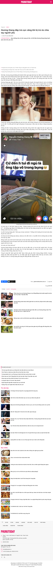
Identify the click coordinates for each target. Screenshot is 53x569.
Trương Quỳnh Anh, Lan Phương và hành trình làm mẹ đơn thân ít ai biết (18, 374)
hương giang (13, 289)
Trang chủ (3, 27)
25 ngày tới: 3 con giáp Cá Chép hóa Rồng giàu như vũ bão (24, 485)
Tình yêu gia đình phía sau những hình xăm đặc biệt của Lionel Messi (18, 370)
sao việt (8, 289)
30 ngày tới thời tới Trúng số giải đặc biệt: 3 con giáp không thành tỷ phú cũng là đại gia (31, 499)
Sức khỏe (29, 522)
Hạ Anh (50, 285)
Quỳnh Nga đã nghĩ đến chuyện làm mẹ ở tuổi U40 (13, 382)
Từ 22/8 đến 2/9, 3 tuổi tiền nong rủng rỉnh (20, 513)
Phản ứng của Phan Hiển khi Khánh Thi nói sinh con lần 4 (15, 378)
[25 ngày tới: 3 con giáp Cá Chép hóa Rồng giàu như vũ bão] (5, 488)
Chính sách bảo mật (30, 566)
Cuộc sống (5, 525)
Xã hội (6, 522)
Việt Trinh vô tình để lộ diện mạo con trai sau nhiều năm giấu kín (25, 397)
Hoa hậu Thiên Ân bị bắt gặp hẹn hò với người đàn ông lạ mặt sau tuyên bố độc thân (30, 432)
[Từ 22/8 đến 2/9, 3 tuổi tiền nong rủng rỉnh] (5, 516)
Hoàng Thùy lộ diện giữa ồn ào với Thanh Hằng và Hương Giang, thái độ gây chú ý (19, 71)
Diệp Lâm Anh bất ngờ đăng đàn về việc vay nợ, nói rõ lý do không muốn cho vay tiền (30, 404)
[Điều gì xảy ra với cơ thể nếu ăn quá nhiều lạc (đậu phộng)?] (7, 321)
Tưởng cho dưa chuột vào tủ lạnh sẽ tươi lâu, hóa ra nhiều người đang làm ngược (30, 464)
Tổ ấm (11, 522)
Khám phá (12, 525)
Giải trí (7, 27)
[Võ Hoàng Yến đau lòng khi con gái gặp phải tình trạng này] (5, 393)
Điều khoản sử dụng (22, 566)
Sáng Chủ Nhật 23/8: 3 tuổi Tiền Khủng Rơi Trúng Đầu (23, 478)
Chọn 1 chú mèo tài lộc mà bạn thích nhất (20, 457)
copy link (50, 281)
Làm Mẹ (17, 522)
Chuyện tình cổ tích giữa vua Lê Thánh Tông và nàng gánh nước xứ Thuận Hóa (19, 67)
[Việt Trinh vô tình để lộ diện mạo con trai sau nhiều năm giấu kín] (5, 400)
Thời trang (42, 522)
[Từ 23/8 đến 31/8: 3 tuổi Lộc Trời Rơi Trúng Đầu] (5, 509)
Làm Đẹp (23, 522)
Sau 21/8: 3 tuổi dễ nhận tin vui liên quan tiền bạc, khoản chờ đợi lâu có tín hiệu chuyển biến (31, 493)
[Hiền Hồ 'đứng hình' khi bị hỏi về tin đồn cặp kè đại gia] (5, 414)
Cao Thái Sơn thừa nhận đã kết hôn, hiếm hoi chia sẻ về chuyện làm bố (27, 425)
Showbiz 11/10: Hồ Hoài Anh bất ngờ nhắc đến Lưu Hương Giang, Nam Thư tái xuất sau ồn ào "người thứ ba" (32, 310)
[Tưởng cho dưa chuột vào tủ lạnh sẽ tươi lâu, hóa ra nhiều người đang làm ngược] (5, 467)
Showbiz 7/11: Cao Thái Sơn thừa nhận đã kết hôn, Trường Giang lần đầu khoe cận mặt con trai (31, 419)
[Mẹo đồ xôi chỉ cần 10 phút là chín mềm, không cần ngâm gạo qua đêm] (5, 453)
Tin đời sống (20, 525)
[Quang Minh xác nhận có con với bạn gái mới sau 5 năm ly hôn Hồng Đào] (5, 442)
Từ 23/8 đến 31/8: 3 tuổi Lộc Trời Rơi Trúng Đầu (21, 506)
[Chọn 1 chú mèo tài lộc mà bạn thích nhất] (5, 460)
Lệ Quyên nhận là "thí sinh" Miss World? (11, 380)
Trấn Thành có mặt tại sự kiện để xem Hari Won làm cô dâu (15, 372)
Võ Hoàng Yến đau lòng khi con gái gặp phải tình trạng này (24, 390)
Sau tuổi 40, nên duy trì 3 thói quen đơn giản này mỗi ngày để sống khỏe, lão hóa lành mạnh (33, 327)
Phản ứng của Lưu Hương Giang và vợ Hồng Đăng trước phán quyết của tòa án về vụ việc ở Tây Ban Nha (33, 294)
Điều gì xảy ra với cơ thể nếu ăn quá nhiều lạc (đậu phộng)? (28, 318)
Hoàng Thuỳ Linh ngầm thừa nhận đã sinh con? (13, 384)
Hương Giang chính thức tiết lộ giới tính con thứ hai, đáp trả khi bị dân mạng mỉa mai (33, 302)
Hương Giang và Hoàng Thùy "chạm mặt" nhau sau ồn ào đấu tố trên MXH (18, 69)
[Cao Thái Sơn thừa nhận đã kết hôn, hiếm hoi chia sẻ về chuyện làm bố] (5, 428)
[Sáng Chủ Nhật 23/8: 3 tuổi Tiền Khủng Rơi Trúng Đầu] (5, 481)
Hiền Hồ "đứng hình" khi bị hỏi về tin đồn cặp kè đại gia (23, 411)
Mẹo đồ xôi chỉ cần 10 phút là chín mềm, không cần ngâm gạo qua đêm (27, 450)
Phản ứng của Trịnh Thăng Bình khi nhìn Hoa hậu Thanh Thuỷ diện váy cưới (19, 376)
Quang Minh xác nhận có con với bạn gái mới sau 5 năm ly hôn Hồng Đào (27, 439)
